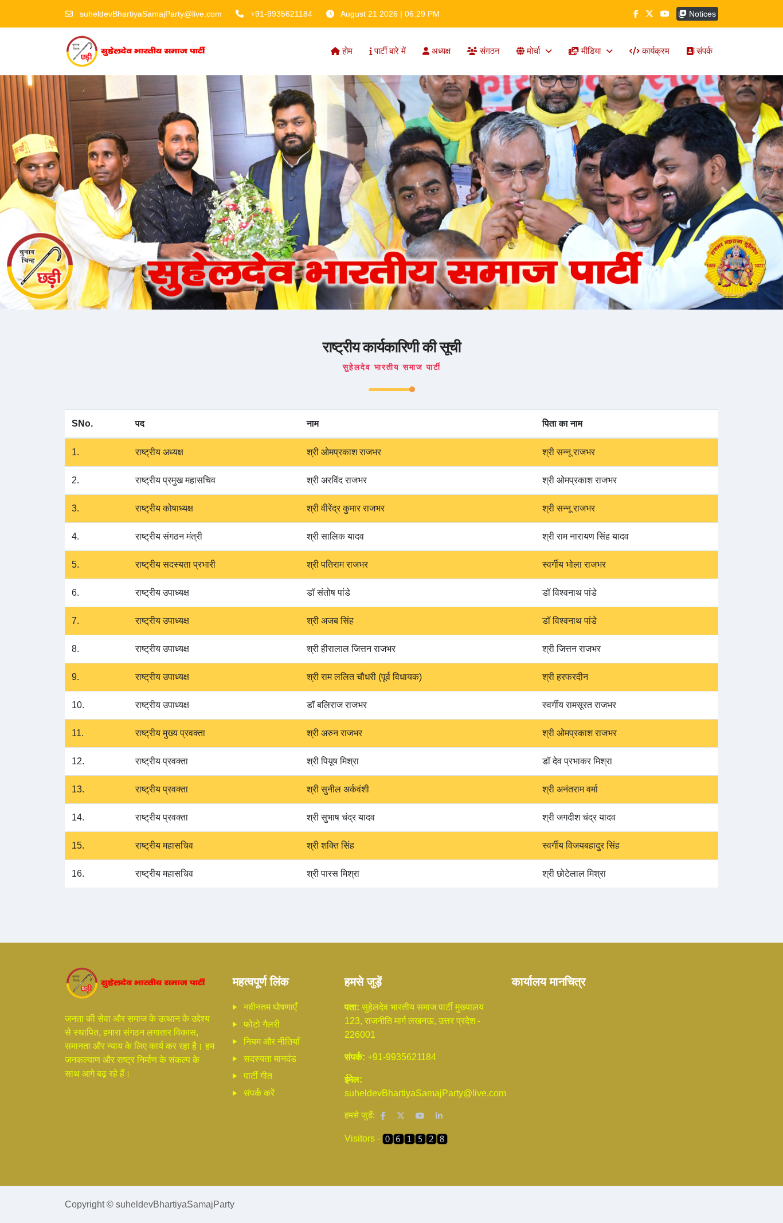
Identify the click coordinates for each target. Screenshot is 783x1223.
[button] (59, 192)
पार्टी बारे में (389, 51)
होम (346, 51)
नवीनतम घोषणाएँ (270, 1007)
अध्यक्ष (440, 51)
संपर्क (703, 51)
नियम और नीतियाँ (272, 1041)
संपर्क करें (259, 1093)
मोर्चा (533, 51)
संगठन (488, 51)
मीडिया (591, 51)
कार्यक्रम (655, 51)
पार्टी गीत (258, 1076)
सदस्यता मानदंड (270, 1059)
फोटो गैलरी (262, 1024)
